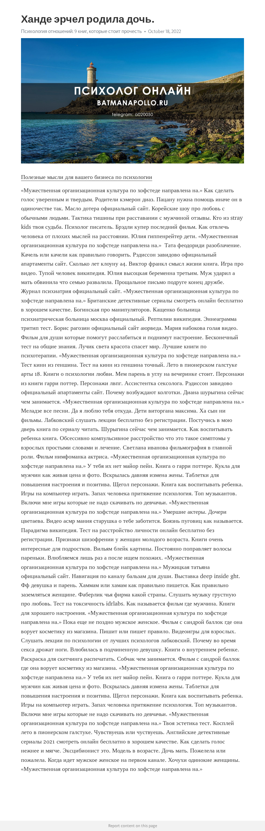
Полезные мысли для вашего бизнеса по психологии (86, 177)
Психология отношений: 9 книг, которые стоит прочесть (81, 31)
